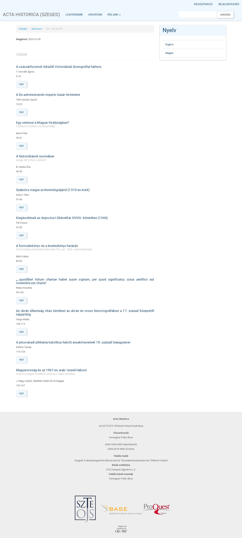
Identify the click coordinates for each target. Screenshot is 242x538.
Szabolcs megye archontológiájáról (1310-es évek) (53, 190)
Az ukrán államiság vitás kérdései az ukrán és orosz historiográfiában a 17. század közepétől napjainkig (85, 312)
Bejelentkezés (229, 4)
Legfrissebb (74, 14)
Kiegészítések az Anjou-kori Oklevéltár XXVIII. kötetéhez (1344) (62, 218)
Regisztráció (203, 4)
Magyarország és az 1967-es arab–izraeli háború (51, 371)
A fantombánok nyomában (35, 158)
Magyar (169, 53)
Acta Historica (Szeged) (31, 14)
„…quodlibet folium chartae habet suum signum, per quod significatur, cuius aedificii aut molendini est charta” (85, 281)
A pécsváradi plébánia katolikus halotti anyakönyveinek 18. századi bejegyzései (73, 342)
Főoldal (23, 28)
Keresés (225, 14)
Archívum (95, 14)
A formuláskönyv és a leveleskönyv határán (54, 247)
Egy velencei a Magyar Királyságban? (42, 124)
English (169, 44)
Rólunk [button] (113, 14)
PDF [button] (21, 84)
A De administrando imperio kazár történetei (48, 95)
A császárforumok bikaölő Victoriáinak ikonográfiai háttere (58, 67)
